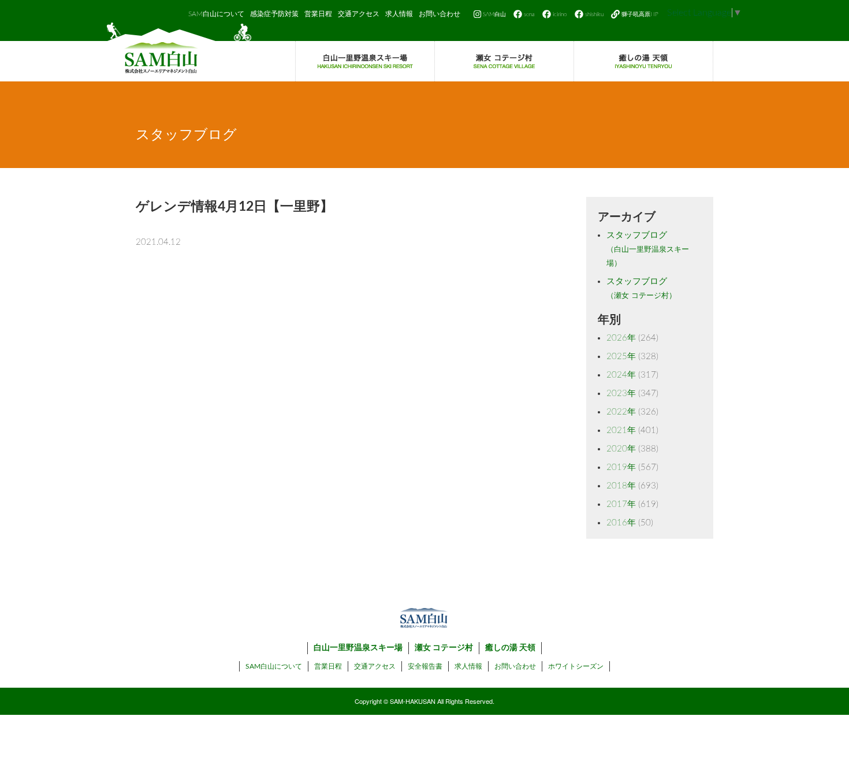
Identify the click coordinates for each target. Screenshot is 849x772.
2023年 (621, 393)
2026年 (621, 338)
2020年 (621, 449)
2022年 (621, 412)
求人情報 (399, 13)
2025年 (621, 356)
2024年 (621, 375)
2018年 (621, 486)
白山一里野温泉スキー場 (358, 648)
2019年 (621, 467)
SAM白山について (216, 13)
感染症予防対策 (274, 13)
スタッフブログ (647, 249)
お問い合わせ (439, 13)
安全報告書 (425, 666)
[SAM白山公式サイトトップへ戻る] (179, 52)
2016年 (621, 523)
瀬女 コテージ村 (444, 648)
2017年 (621, 504)
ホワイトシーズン (576, 666)
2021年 (621, 430)
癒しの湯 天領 (510, 648)
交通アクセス (358, 13)
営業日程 (318, 13)
